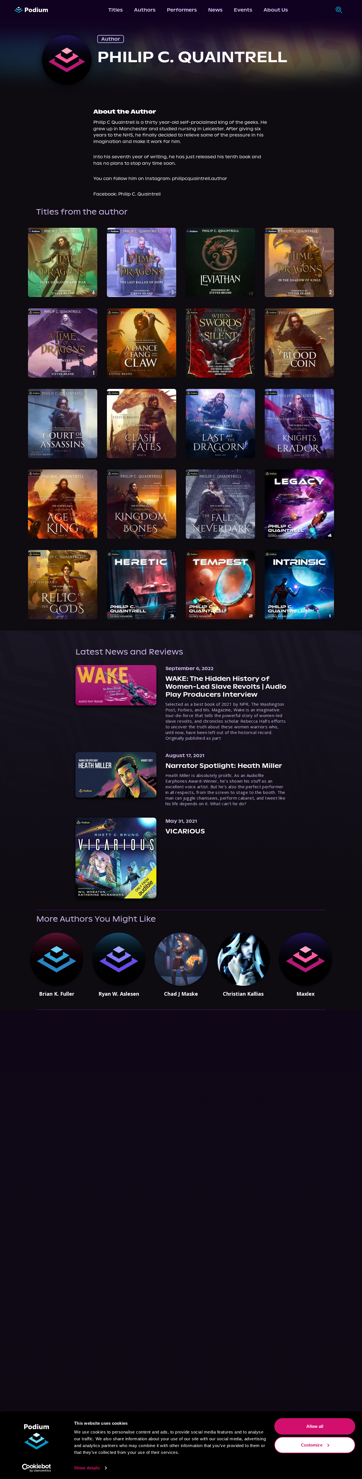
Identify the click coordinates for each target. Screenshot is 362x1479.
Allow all (315, 1426)
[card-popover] (62, 262)
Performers (182, 10)
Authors (145, 10)
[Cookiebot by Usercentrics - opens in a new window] (36, 1468)
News (215, 10)
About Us (276, 10)
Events (243, 10)
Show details (87, 1467)
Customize (311, 1444)
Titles (115, 10)
